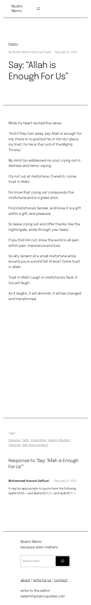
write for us (42, 580)
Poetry (13, 44)
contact (61, 580)
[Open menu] (38, 8)
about (25, 580)
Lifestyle (14, 445)
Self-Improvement (35, 445)
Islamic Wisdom (59, 440)
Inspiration (39, 440)
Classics (14, 440)
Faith (25, 440)
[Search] (62, 561)
